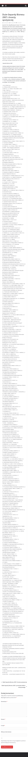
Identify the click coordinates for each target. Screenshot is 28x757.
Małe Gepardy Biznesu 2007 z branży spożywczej (15, 682)
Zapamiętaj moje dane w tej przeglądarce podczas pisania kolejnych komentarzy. (13, 741)
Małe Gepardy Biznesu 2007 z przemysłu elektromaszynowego (13, 686)
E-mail (3, 725)
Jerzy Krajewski (6, 22)
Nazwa (3, 719)
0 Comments (19, 22)
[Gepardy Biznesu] (2, 5)
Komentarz (4, 701)
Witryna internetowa (6, 732)
